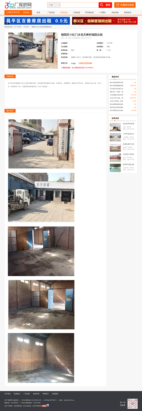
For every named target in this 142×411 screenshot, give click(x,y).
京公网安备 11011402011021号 (32, 400)
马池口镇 (125, 168)
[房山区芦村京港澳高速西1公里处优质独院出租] (115, 131)
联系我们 (17, 394)
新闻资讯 (127, 12)
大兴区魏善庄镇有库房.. (117, 95)
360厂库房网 (17, 27)
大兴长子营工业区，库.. (117, 98)
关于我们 (7, 394)
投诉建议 (55, 394)
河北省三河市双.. (129, 154)
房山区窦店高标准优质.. (117, 104)
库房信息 (63, 12)
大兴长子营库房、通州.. (117, 101)
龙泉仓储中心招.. (129, 144)
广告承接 (27, 394)
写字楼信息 (89, 12)
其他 (124, 127)
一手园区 (102, 12)
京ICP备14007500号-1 (51, 400)
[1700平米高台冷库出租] (115, 141)
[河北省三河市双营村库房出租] (115, 161)
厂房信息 (51, 12)
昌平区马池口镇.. (129, 164)
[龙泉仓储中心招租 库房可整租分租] (115, 151)
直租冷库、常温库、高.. (117, 92)
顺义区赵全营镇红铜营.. (117, 107)
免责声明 (36, 394)
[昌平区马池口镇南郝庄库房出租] (115, 171)
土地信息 (76, 12)
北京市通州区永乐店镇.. (117, 110)
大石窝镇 (125, 137)
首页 (38, 12)
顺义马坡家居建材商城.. (117, 85)
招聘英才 (46, 394)
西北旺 (125, 147)
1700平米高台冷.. (129, 134)
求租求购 (114, 12)
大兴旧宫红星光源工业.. (117, 88)
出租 (108, 46)
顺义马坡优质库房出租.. (117, 82)
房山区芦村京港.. (129, 124)
